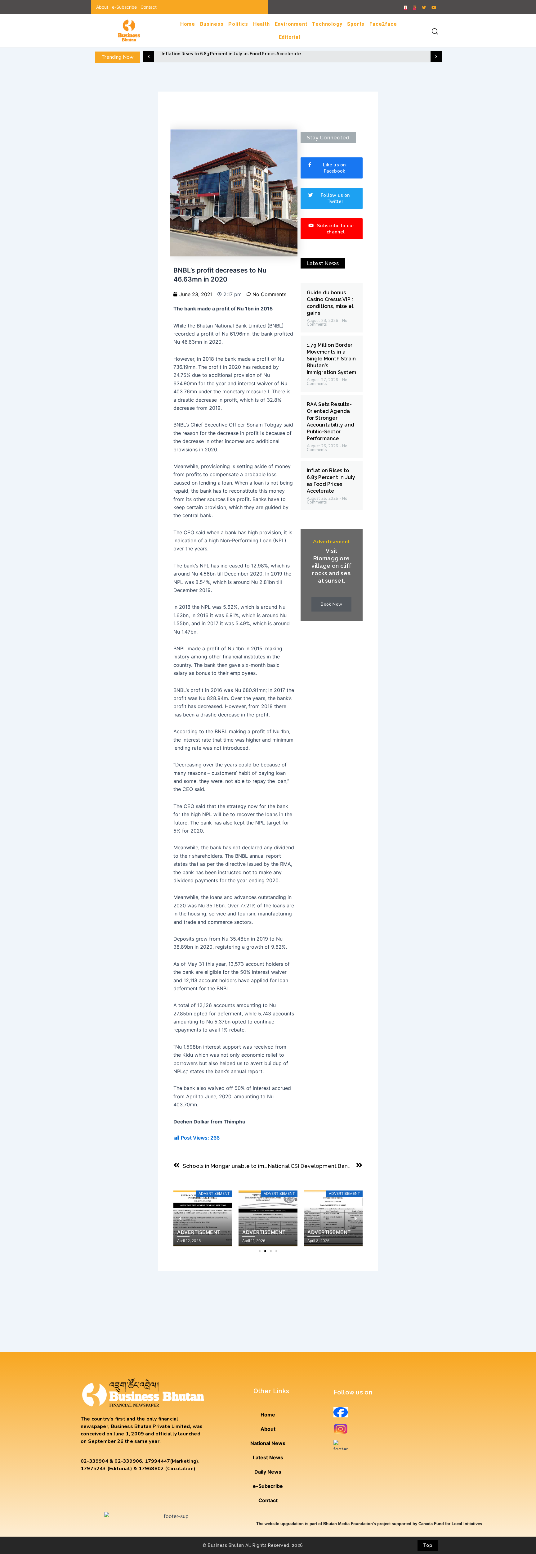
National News (267, 1443)
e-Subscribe (124, 7)
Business (211, 24)
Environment (291, 24)
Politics (238, 24)
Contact (149, 7)
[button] (148, 56)
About (102, 7)
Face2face (383, 24)
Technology (327, 24)
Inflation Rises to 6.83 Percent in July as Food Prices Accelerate (231, 53)
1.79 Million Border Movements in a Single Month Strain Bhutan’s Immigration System (331, 358)
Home (187, 24)
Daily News (267, 1472)
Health (261, 24)
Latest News (268, 1457)
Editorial (289, 37)
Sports (355, 24)
